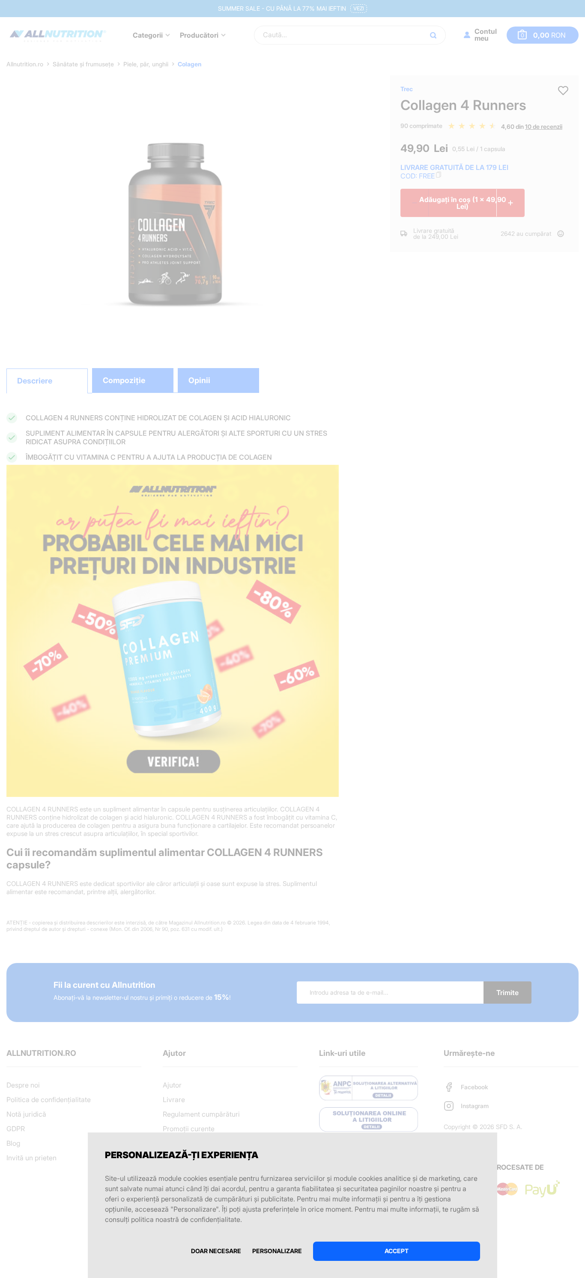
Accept (397, 1250)
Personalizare (277, 1250)
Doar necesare (216, 1250)
